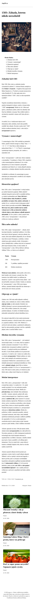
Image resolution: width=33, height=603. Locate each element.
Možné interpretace (12, 73)
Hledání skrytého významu (14, 71)
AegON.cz (5, 3)
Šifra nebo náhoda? (12, 66)
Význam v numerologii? (14, 62)
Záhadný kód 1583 (12, 60)
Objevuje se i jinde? (12, 69)
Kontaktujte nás (19, 479)
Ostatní (29, 485)
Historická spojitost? (13, 64)
